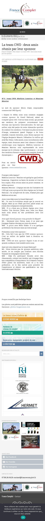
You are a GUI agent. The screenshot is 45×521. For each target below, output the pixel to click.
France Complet (7, 52)
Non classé (16, 52)
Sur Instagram (11, 467)
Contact (18, 496)
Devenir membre (9, 319)
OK (23, 517)
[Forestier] (22, 21)
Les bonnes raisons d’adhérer (14, 315)
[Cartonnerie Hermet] (22, 404)
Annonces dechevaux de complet (10, 327)
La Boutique (8, 344)
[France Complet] (22, 9)
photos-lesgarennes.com (20, 307)
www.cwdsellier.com (17, 167)
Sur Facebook (10, 457)
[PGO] (30, 441)
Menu (23, 32)
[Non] (42, 512)
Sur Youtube (10, 462)
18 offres (7, 332)
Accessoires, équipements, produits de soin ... (20, 340)
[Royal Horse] (22, 370)
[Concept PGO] (22, 387)
